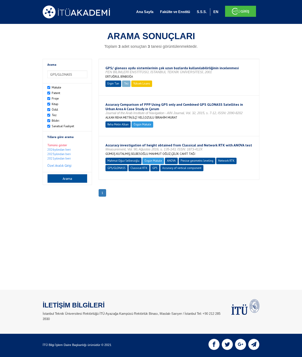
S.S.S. (202, 12)
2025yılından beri (59, 154)
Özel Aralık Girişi (59, 165)
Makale (56, 87)
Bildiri (55, 121)
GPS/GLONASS (116, 168)
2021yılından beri (59, 158)
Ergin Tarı (113, 83)
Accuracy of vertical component (181, 168)
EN (215, 12)
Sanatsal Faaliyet (63, 126)
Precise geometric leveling (197, 161)
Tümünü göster (57, 145)
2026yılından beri (59, 150)
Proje (55, 98)
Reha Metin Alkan (118, 124)
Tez (54, 115)
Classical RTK (138, 168)
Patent (56, 93)
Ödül (55, 109)
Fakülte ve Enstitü (175, 12)
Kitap (55, 104)
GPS (154, 168)
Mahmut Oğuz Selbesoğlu (123, 161)
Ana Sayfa (144, 12)
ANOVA (171, 161)
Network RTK (226, 161)
